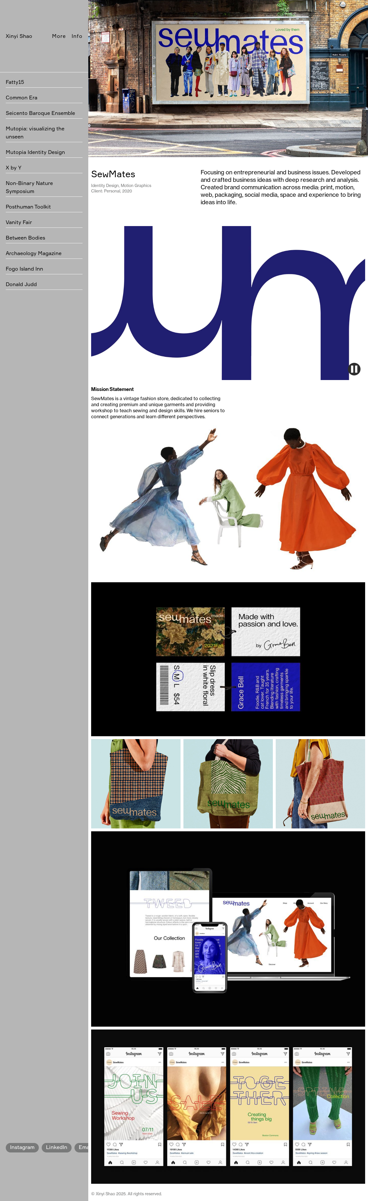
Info (77, 36)
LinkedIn (56, 1147)
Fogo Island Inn (24, 268)
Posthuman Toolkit (28, 206)
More (59, 36)
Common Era (21, 97)
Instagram (22, 1147)
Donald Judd (21, 284)
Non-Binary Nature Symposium (29, 187)
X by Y (14, 167)
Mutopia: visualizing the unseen (35, 132)
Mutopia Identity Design (35, 152)
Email (85, 1147)
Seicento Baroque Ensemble (40, 113)
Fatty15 (15, 82)
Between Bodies (25, 237)
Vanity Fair (19, 222)
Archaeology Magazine (34, 253)
